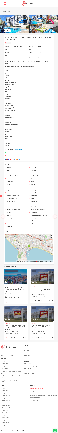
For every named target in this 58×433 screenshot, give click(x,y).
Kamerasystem (8, 96)
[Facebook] (31, 388)
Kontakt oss (5, 9)
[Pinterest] (38, 388)
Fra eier (6, 120)
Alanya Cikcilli (10, 293)
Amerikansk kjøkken (9, 84)
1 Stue (6, 70)
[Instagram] (33, 388)
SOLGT (39, 55)
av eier (6, 91)
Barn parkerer (8, 103)
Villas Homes (28, 358)
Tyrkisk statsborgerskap (31, 366)
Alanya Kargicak (6, 407)
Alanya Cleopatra (6, 398)
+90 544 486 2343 (17, 149)
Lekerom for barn (9, 105)
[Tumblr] (42, 388)
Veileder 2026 (6, 11)
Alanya (8, 329)
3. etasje (7, 79)
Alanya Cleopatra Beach (10, 66)
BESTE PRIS (28, 363)
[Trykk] (53, 31)
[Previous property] (3, 216)
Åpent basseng (8, 129)
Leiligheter (7, 42)
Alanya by (4, 415)
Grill (6, 87)
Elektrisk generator (9, 117)
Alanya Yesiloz (5, 425)
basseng (12, 107)
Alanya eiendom (6, 361)
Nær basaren (8, 108)
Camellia (7, 94)
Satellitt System (8, 136)
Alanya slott (5, 390)
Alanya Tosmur (5, 422)
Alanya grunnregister (7, 366)
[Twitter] (35, 388)
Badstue (7, 138)
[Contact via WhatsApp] (55, 430)
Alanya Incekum (6, 405)
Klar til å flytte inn (9, 134)
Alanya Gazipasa (6, 402)
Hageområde (8, 122)
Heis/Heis (7, 127)
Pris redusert (14, 270)
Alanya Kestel (36, 292)
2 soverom (7, 72)
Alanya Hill (4, 420)
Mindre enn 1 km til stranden (11, 126)
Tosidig (4, 7)
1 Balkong (7, 75)
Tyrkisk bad (7, 143)
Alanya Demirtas (6, 400)
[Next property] (55, 216)
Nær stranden (8, 115)
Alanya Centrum (8, 80)
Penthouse (28, 353)
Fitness (6, 119)
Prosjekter (27, 355)
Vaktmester (7, 98)
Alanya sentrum (6, 395)
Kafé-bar (7, 93)
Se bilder (8, 30)
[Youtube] (36, 388)
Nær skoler (7, 112)
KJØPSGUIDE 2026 (20, 155)
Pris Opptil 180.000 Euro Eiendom (13, 133)
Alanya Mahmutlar (6, 412)
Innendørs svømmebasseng (11, 124)
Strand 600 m (8, 89)
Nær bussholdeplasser (10, 110)
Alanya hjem (5, 363)
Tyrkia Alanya (5, 368)
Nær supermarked (9, 113)
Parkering (7, 131)
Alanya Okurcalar (6, 417)
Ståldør (6, 140)
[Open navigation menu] (5, 3)
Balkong (7, 86)
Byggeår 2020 (8, 145)
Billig (6, 100)
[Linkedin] (40, 388)
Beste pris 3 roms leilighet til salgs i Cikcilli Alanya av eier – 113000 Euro (15, 289)
